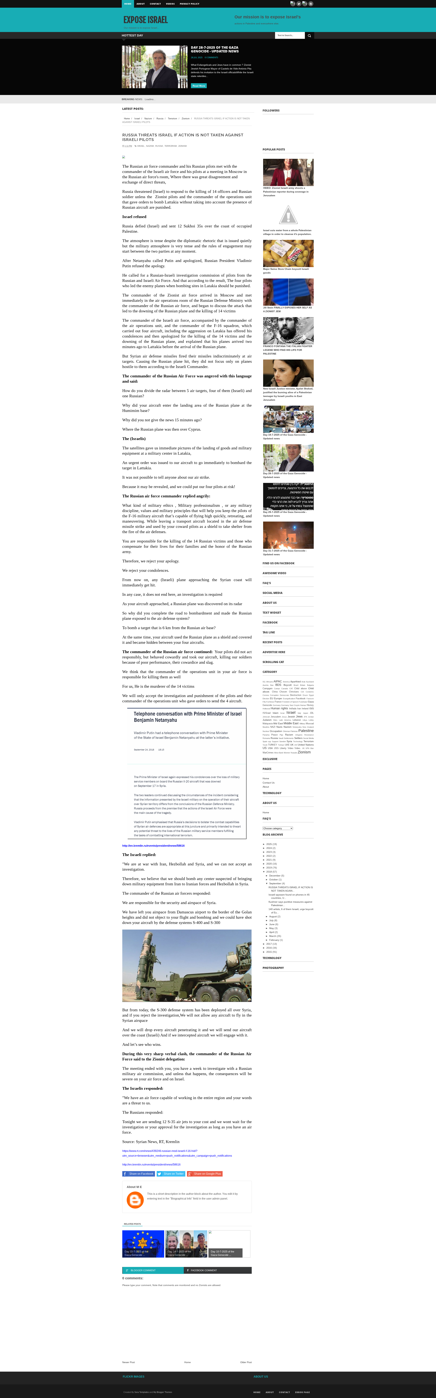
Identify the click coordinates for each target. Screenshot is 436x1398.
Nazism (150, 146)
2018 (269, 871)
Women (287, 753)
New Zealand (308, 727)
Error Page (302, 1392)
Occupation (276, 731)
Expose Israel (145, 20)
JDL (312, 713)
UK (291, 744)
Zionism (182, 146)
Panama (266, 735)
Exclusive (270, 759)
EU (271, 698)
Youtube (294, 753)
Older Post (246, 1362)
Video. (297, 748)
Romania (266, 738)
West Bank (278, 753)
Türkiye (281, 745)
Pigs (281, 735)
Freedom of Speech (290, 702)
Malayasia (268, 723)
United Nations (306, 744)
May (272, 928)
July (271, 920)
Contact (155, 3)
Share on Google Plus (207, 1173)
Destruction (295, 695)
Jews (299, 716)
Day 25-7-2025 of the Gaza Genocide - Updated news (215, 49)
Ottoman (286, 731)
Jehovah (266, 717)
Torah (265, 745)
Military (302, 724)
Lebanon (297, 720)
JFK (305, 717)
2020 (269, 863)
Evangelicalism (289, 699)
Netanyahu (297, 727)
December (275, 875)
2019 (269, 867)
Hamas (303, 705)
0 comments (211, 57)
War (312, 748)
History (310, 705)
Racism (289, 734)
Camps (277, 689)
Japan (305, 713)
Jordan (311, 717)
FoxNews (270, 702)
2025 (269, 844)
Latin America (285, 720)
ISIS (311, 708)
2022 (269, 855)
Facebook (301, 698)
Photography (273, 968)
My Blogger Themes (162, 1392)
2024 (269, 848)
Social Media (273, 593)
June (272, 924)
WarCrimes (268, 753)
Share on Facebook (141, 1173)
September (275, 883)
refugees (298, 735)
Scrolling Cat (273, 662)
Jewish (291, 716)
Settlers (298, 738)
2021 (269, 859)
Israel (141, 146)
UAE (287, 745)
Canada (284, 689)
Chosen (283, 692)
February (274, 940)
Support (275, 741)
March (273, 936)
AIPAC (278, 681)
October (274, 879)
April (272, 932)
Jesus (284, 717)
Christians (294, 692)
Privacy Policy (189, 3)
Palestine (306, 731)
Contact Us (269, 782)
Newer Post (128, 1362)
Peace (274, 735)
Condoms (310, 692)
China (275, 692)
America (286, 682)
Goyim (297, 705)
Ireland (305, 708)
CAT (291, 689)
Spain (265, 741)
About (141, 3)
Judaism (267, 719)
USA (270, 748)
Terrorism (171, 146)
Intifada (292, 708)
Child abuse (300, 688)
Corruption (274, 695)
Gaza (311, 701)
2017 (269, 943)
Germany (277, 705)
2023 (269, 852)
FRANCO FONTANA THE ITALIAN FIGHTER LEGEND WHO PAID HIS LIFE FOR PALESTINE (287, 350)
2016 (269, 947)
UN (295, 745)
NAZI (272, 727)
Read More (199, 85)
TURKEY (272, 745)
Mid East (278, 723)
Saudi (281, 738)
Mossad (310, 723)
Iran (299, 708)
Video (290, 748)
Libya (305, 720)
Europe (278, 698)
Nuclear (266, 731)
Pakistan (294, 731)
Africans (269, 682)
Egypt (311, 695)
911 (264, 682)
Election (266, 699)
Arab (303, 682)
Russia (159, 146)
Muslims (266, 727)
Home (127, 3)
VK (303, 748)
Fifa (264, 702)
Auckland (310, 682)
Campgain (267, 688)
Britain (302, 685)
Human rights (279, 708)
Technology (298, 741)
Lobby (311, 720)
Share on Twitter (174, 1173)
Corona (266, 695)
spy (269, 741)
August (273, 916)
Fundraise (303, 702)
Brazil (296, 685)
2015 (269, 951)
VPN (307, 748)
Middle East (291, 723)
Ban (272, 685)
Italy (299, 713)
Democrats (284, 695)
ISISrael (267, 713)
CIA (302, 692)
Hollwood (266, 709)
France (278, 702)
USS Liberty (280, 748)
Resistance (309, 735)
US (265, 748)
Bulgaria (310, 685)
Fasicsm (310, 699)
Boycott (288, 685)
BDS (278, 684)
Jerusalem (276, 717)
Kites (275, 720)
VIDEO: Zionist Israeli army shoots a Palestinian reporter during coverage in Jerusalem (286, 192)
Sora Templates (141, 1392)
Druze (305, 695)
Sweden (282, 741)
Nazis (279, 726)
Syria (289, 741)
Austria (265, 685)
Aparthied (295, 681)
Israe (282, 713)
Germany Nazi (287, 705)
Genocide (267, 705)
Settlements (289, 738)
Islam (275, 713)
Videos (170, 3)
